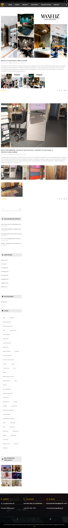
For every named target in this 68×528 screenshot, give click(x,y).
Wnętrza (16, 443)
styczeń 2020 (4, 267)
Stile (4, 426)
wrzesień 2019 (4, 279)
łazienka (5, 447)
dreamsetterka (7, 321)
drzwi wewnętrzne (8, 326)
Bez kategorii (16, 62)
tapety (4, 435)
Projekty (25, 4)
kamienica (5, 347)
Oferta (17, 4)
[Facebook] (57, 90)
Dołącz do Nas (46, 4)
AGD (4, 317)
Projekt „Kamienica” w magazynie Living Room (11, 243)
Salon (4, 422)
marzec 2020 (4, 260)
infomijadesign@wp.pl (22, 1)
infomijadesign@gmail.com (56, 503)
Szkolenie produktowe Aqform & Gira (11, 233)
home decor (13, 330)
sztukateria (16, 431)
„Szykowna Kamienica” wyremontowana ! (11, 229)
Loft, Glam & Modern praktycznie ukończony (11, 238)
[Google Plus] (62, 90)
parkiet (15, 401)
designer (12, 317)
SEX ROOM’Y (34, 4)
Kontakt (56, 4)
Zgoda (34, 526)
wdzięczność (6, 443)
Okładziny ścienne (8, 393)
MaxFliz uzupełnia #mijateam (14, 61)
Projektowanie (7, 414)
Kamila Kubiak (6, 351)
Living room (6, 368)
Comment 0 (23, 62)
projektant (14, 405)
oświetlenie (6, 401)
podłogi (5, 405)
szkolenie (5, 431)
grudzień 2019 (4, 271)
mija (15, 380)
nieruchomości (7, 389)
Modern (5, 384)
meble (4, 372)
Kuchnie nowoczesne (8, 359)
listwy (12, 363)
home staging (6, 334)
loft (15, 368)
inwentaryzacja (7, 342)
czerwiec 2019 (4, 283)
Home (10, 4)
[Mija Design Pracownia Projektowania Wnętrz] (2, 4)
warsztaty (5, 439)
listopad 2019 (4, 275)
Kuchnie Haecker (7, 355)
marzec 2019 (4, 286)
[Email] (64, 90)
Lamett (5, 363)
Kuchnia (17, 351)
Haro (4, 330)
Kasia (10, 62)
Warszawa (13, 435)
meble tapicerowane (8, 376)
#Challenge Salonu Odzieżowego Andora (11, 224)
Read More (3, 90)
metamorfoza (6, 380)
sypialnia (12, 426)
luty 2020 (3, 264)
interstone (6, 338)
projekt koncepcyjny (8, 410)
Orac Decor (6, 397)
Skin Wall (12, 422)
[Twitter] (59, 90)
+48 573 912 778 (30, 508)
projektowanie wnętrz (9, 418)
